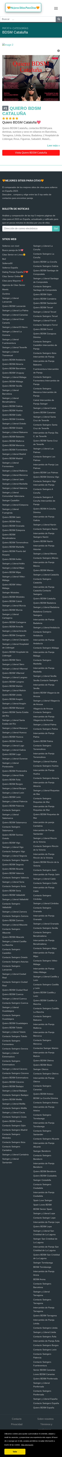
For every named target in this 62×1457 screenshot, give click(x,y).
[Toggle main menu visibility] (56, 8)
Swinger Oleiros (40, 1069)
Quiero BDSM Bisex (42, 1065)
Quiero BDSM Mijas (11, 572)
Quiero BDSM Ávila (11, 779)
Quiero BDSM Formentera (14, 449)
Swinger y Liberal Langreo (14, 677)
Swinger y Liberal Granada (46, 923)
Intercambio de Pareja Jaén (46, 874)
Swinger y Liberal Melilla (13, 1104)
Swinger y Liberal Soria (13, 882)
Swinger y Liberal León (13, 793)
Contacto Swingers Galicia (45, 266)
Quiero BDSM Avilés (11, 559)
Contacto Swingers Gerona (15, 1048)
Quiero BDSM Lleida (12, 695)
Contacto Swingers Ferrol (45, 325)
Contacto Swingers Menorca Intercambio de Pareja (45, 392)
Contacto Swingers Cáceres (15, 1073)
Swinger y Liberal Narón (44, 524)
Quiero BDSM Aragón (12, 699)
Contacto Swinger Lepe (44, 1218)
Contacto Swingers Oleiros (46, 1073)
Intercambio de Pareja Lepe (46, 1222)
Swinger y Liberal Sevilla (44, 676)
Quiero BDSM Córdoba (13, 419)
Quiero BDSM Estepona (13, 530)
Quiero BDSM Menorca (13, 445)
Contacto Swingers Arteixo (45, 1102)
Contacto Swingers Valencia (15, 877)
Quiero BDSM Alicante (12, 869)
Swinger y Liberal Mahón (14, 690)
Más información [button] (27, 1445)
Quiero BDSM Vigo (11, 843)
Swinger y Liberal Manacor (15, 728)
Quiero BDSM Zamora (12, 920)
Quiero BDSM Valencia (13, 873)
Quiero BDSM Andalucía (13, 360)
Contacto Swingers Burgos (46, 1345)
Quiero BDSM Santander (45, 303)
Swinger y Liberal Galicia (14, 750)
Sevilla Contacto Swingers (45, 680)
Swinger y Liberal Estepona (15, 505)
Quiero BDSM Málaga (12, 381)
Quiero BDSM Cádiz (11, 415)
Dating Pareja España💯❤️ (15, 272)
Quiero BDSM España (43, 1407)
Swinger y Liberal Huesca (14, 732)
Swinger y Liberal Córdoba (46, 903)
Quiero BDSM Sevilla (12, 386)
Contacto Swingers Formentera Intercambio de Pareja (46, 380)
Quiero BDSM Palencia (13, 806)
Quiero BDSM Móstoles (13, 597)
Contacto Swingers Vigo (13, 851)
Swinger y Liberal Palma (44, 724)
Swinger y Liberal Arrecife (14, 631)
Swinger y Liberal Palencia (14, 801)
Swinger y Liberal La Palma (15, 310)
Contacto (17, 1419)
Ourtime (6, 294)
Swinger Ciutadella (42, 1180)
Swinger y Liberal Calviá (44, 408)
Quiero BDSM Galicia (12, 406)
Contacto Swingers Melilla (14, 1108)
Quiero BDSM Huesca (12, 737)
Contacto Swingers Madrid (14, 1130)
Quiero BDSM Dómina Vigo (46, 477)
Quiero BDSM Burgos (12, 784)
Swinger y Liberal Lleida (44, 1332)
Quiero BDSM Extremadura (15, 1077)
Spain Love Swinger (42, 1200)
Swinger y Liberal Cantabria (15, 1154)
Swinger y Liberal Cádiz (44, 879)
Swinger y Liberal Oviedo (14, 423)
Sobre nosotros (45, 1419)
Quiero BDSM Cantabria (44, 299)
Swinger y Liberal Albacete (14, 925)
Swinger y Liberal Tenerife (14, 347)
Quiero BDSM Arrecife (12, 626)
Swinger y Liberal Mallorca (14, 470)
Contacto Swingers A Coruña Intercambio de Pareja (44, 501)
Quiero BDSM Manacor (13, 708)
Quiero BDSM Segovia (13, 864)
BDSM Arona (39, 1279)
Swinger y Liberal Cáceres (14, 1069)
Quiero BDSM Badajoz (13, 1086)
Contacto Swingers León (45, 1349)
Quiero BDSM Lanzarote (14, 306)
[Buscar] (59, 19)
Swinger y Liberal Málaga (14, 377)
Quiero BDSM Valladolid (13, 895)
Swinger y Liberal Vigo (12, 847)
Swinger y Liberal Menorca (15, 475)
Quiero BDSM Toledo (12, 1027)
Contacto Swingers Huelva (45, 766)
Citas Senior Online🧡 (12, 276)
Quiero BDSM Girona (12, 741)
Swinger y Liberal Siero (13, 664)
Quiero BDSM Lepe (42, 1226)
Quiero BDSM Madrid (12, 458)
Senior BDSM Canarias (44, 1370)
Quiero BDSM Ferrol (43, 329)
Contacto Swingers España (46, 1403)
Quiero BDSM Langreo (13, 682)
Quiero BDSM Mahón (12, 686)
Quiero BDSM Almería (12, 364)
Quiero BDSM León (11, 797)
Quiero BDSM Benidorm (44, 1171)
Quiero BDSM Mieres (43, 570)
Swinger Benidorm (42, 1151)
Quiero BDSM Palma (43, 741)
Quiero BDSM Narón (43, 541)
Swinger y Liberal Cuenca (14, 998)
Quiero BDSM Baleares (13, 436)
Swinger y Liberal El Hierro (15, 327)
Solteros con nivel (10, 246)
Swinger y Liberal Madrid (14, 454)
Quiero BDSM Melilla (12, 1099)
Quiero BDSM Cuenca (12, 994)
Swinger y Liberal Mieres (45, 553)
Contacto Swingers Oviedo (15, 957)
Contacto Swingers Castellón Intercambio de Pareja (45, 345)
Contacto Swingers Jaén (44, 870)
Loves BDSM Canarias (44, 1374)
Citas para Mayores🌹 (12, 281)
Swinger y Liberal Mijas (13, 568)
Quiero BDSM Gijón (42, 294)
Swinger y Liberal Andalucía (46, 627)
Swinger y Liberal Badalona (46, 607)
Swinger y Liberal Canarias (15, 315)
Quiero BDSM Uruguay (13, 373)
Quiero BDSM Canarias (44, 412)
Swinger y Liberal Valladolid (15, 899)
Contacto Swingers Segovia (15, 860)
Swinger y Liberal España (45, 1399)
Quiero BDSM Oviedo (12, 428)
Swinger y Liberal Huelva (45, 761)
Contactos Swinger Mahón (45, 1048)
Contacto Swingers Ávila (44, 1336)
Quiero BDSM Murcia (12, 610)
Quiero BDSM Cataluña (44, 598)
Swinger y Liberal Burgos (14, 788)
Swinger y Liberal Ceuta (13, 1112)
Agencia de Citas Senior (13, 285)
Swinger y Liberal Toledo (14, 1032)
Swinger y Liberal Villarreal (15, 668)
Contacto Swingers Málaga (46, 648)
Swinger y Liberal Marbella (15, 484)
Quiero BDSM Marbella (13, 547)
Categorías (20, 28)
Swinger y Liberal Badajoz (14, 1090)
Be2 (4, 259)
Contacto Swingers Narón (45, 529)
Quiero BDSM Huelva (12, 410)
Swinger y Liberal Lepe (44, 1213)
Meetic (5, 289)
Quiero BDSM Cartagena (14, 622)
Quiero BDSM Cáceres (13, 1082)
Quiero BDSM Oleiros (43, 1060)
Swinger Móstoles (10, 592)
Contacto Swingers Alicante (46, 1139)
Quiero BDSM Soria (11, 890)
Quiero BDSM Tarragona (45, 1315)
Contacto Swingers (11, 810)
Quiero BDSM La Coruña (45, 262)
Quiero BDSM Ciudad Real (15, 990)
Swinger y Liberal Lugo (13, 745)
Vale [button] (15, 1451)
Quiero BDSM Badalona (44, 603)
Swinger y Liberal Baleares (15, 432)
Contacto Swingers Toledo (14, 1036)
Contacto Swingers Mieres (45, 558)
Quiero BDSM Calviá (12, 601)
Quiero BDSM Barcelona (14, 368)
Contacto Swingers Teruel (45, 316)
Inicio (5, 28)
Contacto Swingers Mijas (45, 948)
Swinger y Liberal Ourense (15, 758)
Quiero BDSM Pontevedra (14, 771)
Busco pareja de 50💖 (12, 250)
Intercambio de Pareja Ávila (46, 1341)
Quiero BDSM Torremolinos (15, 542)
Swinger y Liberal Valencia (14, 488)
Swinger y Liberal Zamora (14, 911)
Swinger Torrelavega (43, 1262)
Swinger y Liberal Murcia (14, 605)
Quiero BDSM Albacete (13, 937)
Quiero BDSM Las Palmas (45, 472)
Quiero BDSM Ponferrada (45, 1378)
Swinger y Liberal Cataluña (46, 574)
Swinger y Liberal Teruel (44, 312)
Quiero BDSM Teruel (43, 307)
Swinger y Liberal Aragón (14, 703)
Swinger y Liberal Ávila (13, 775)
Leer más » (53, 145)
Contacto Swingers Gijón (14, 1125)
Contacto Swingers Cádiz (45, 883)
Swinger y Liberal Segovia (14, 856)
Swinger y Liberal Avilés (13, 563)
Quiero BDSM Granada (13, 526)
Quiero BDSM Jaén (11, 517)
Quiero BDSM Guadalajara (15, 1023)
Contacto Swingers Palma (45, 729)
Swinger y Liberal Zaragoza (15, 639)
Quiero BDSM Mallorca (13, 441)
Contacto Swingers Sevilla (45, 928)
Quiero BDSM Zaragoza (13, 635)
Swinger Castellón (10, 500)
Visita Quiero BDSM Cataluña (31, 152)
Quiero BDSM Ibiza (11, 521)
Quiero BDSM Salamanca (14, 822)
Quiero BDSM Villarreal (13, 673)
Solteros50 (7, 263)
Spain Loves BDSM (42, 1204)
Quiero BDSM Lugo (11, 754)
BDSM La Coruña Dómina (45, 1098)
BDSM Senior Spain (42, 1209)
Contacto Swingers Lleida (45, 1328)
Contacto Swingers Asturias (15, 961)
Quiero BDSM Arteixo (43, 1094)
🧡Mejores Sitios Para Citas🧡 (23, 7)
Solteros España (10, 267)
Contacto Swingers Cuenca (15, 1003)
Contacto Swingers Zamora (15, 916)
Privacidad (16, 1424)
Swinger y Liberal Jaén (13, 479)
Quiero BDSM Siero (11, 660)
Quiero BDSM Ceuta (12, 1121)
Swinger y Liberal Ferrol (44, 320)
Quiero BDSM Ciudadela (45, 1175)
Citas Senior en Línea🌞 (13, 254)
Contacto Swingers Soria (14, 886)
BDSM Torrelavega (42, 1267)
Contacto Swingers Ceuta (14, 1117)
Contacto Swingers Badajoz (15, 1095)
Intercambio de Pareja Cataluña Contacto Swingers (43, 590)
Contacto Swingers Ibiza (13, 1142)
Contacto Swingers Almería (46, 778)
